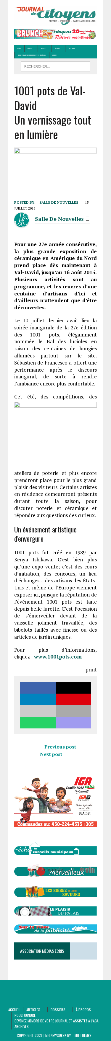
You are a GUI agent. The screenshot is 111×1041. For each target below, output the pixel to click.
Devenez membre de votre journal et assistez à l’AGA (32, 55)
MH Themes (83, 1035)
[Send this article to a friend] (37, 711)
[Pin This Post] (73, 699)
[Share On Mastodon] (73, 722)
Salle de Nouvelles (58, 202)
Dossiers (43, 48)
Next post (51, 754)
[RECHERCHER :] (55, 65)
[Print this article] (73, 711)
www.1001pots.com (58, 656)
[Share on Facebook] (37, 688)
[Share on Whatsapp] (37, 722)
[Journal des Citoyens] (55, 16)
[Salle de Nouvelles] (21, 223)
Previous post (60, 746)
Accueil (19, 48)
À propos (57, 48)
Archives (54, 55)
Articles (30, 48)
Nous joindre (72, 48)
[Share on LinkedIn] (37, 699)
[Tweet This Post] (73, 688)
